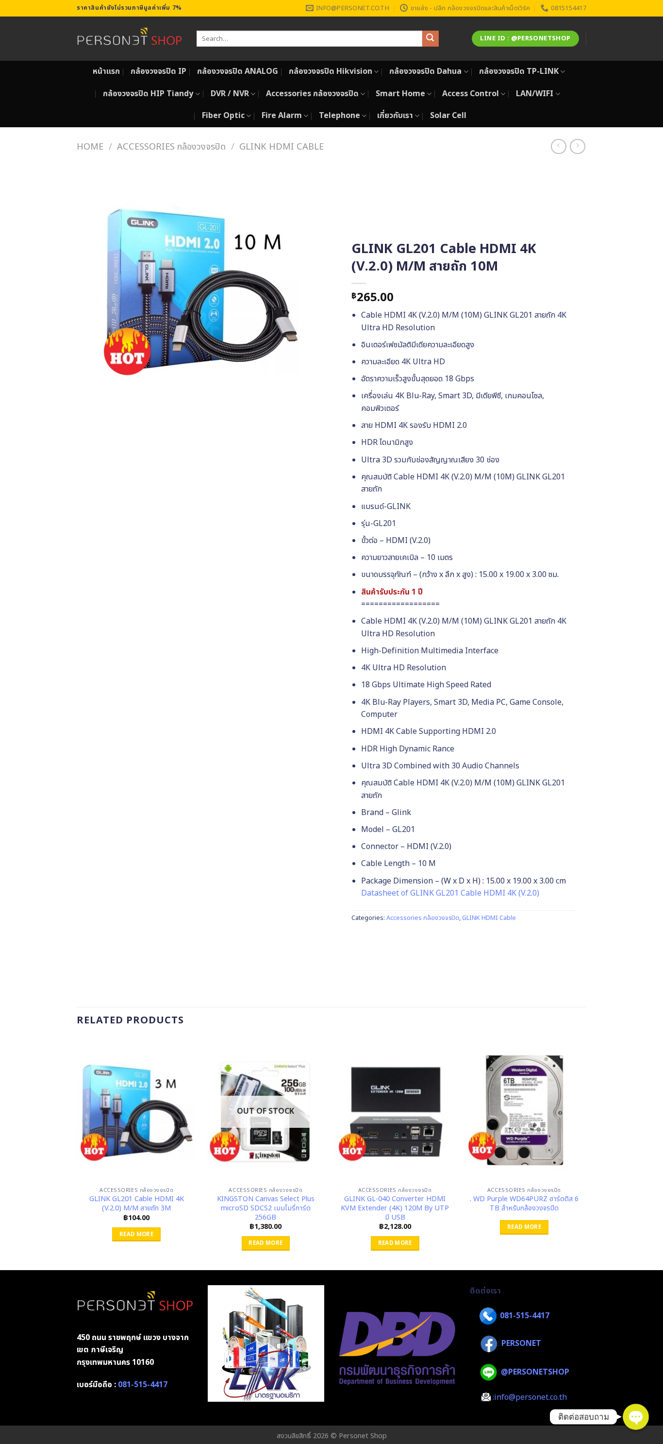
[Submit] (430, 39)
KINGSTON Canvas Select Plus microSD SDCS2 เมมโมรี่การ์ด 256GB (266, 1208)
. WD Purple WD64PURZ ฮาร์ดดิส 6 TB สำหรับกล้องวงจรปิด (524, 1204)
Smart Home (400, 94)
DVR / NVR (230, 94)
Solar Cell (448, 115)
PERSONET (521, 1343)
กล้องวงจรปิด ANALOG (237, 71)
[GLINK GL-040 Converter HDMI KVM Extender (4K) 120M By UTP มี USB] (395, 1110)
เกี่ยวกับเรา (395, 115)
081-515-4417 (142, 1385)
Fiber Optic (223, 115)
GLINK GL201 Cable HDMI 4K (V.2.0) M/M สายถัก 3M (136, 1204)
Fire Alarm (282, 115)
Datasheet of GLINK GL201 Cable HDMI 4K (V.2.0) (450, 893)
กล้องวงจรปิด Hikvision (330, 71)
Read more (136, 1234)
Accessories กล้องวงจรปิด (312, 94)
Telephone (339, 115)
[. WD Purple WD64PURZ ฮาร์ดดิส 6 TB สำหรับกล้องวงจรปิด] (524, 1110)
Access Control (470, 94)
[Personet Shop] (129, 38)
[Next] (583, 1153)
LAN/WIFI (534, 94)
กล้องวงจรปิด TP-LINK (519, 71)
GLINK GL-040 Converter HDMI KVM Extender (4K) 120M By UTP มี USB (395, 1208)
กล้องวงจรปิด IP (158, 71)
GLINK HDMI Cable (281, 146)
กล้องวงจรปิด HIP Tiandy (148, 94)
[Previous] (77, 1153)
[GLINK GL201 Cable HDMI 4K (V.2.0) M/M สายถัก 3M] (137, 1110)
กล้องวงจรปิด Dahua (425, 71)
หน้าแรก (106, 71)
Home (90, 146)
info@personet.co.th (530, 1397)
